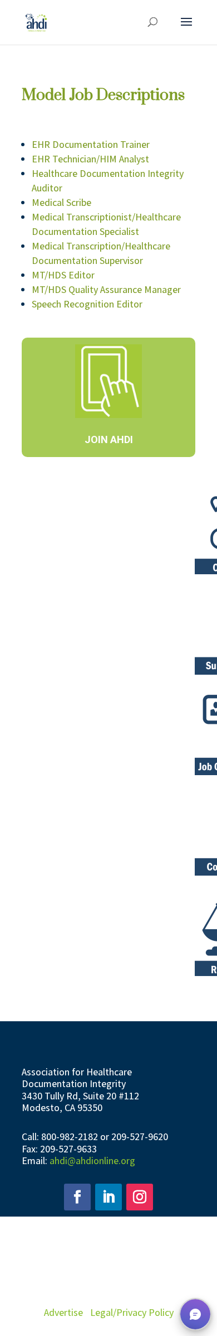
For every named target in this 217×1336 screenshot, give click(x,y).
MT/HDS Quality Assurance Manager (106, 289)
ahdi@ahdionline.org (92, 1160)
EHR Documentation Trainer (91, 144)
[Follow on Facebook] (77, 1197)
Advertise (63, 1312)
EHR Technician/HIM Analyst (90, 158)
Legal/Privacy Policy (132, 1312)
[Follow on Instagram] (139, 1197)
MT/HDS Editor (63, 274)
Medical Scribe (61, 202)
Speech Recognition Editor (87, 303)
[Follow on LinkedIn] (108, 1197)
